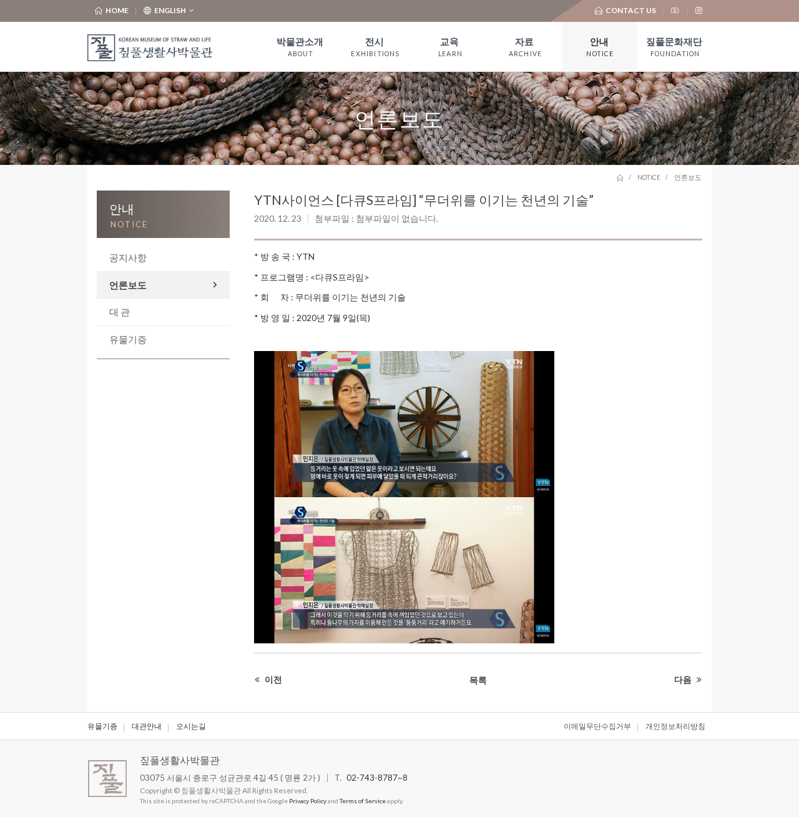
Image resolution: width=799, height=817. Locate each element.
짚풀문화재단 (674, 46)
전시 (375, 46)
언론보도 (128, 284)
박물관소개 (300, 46)
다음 (684, 679)
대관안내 (147, 726)
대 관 (119, 311)
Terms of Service (363, 801)
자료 (525, 46)
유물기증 (128, 339)
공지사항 (128, 257)
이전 (272, 679)
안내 (600, 46)
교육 (450, 46)
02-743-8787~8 (377, 778)
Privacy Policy (307, 801)
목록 (478, 680)
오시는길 (191, 726)
